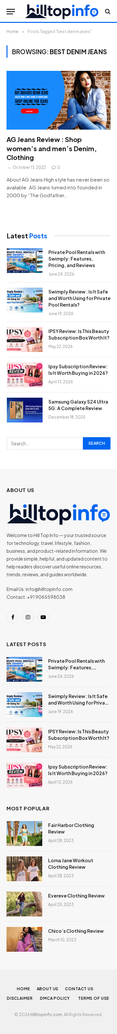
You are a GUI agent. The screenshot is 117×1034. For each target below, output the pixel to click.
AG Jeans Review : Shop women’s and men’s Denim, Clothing (51, 148)
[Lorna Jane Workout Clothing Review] (24, 868)
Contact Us (79, 988)
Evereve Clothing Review (76, 896)
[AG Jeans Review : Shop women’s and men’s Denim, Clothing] (58, 100)
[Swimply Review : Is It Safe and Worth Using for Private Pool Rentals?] (25, 300)
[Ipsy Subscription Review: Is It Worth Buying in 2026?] (25, 374)
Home (23, 988)
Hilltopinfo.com (46, 1014)
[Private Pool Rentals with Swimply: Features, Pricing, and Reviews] (25, 260)
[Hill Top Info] (62, 11)
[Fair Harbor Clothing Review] (24, 833)
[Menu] (10, 11)
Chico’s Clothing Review (76, 931)
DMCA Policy (56, 998)
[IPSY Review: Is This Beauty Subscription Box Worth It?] (25, 339)
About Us (48, 988)
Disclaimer (20, 998)
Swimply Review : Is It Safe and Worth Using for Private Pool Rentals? (79, 298)
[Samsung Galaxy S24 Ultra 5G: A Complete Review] (25, 410)
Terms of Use (94, 998)
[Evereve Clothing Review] (24, 904)
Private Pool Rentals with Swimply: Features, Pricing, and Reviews (76, 258)
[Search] (107, 11)
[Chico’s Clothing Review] (24, 939)
